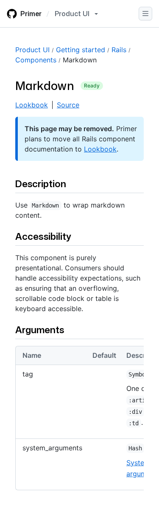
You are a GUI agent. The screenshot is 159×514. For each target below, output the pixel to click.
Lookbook (31, 105)
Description (40, 183)
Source (68, 105)
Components (35, 60)
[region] (79, 421)
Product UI (32, 49)
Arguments (39, 329)
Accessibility (43, 236)
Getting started (80, 49)
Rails (119, 49)
